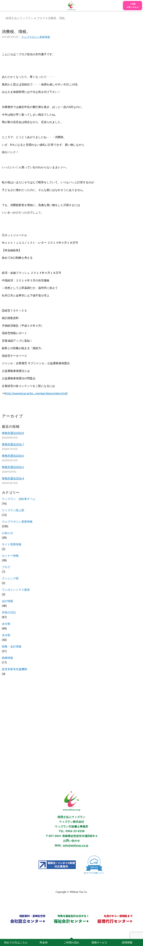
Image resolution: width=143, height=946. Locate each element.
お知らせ (7, 533)
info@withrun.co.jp (75, 845)
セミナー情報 (10, 555)
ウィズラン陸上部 (13, 510)
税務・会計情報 (11, 646)
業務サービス (99, 942)
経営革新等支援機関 (14, 669)
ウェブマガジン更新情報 (35, 37)
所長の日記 (9, 612)
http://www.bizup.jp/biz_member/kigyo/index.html (36, 393)
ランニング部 (10, 578)
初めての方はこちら (16, 942)
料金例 (43, 942)
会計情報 (7, 601)
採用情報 (127, 942)
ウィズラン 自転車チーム (18, 499)
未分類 (6, 624)
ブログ (40, 18)
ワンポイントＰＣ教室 (16, 589)
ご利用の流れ (71, 942)
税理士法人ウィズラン (20, 18)
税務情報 (7, 658)
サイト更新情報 (11, 544)
